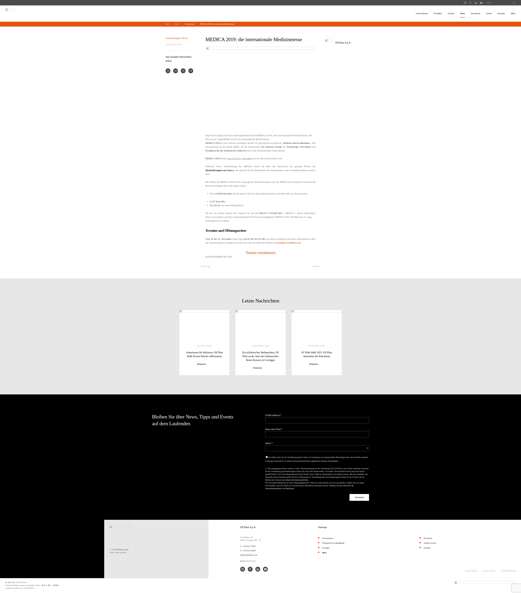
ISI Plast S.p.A (343, 42)
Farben (451, 13)
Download (475, 13)
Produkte (326, 548)
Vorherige (205, 266)
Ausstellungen (173, 37)
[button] (513, 13)
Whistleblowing (508, 570)
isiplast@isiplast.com (248, 555)
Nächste (316, 266)
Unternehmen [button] (422, 13)
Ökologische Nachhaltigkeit (333, 543)
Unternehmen (327, 538)
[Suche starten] (514, 3)
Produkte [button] (438, 13)
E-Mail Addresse (273, 415)
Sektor (269, 443)
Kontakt (501, 13)
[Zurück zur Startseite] (10, 13)
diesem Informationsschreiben (296, 480)
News (462, 13)
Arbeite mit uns (430, 543)
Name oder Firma (273, 429)
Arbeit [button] (489, 13)
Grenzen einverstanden (329, 461)
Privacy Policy (489, 570)
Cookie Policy (471, 570)
